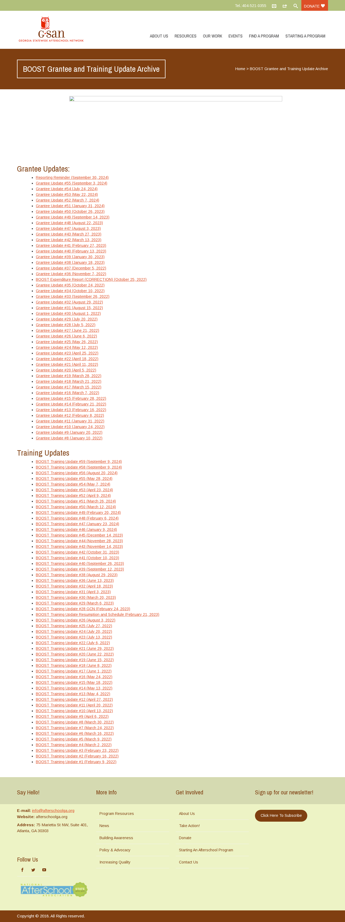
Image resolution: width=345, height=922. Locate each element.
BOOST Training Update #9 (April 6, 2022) (72, 716)
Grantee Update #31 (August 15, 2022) (69, 308)
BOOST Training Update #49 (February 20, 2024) (78, 512)
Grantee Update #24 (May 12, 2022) (67, 347)
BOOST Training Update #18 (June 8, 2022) (74, 665)
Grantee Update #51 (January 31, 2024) (70, 206)
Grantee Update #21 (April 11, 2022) (67, 364)
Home (240, 69)
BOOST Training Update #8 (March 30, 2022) (75, 722)
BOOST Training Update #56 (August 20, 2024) (77, 473)
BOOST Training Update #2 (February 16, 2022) (77, 756)
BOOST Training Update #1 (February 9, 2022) (76, 762)
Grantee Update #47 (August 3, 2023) (68, 228)
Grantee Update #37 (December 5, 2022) (71, 268)
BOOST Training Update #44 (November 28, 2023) (79, 541)
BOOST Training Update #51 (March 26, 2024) (76, 501)
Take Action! (189, 826)
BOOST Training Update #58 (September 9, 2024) (79, 467)
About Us (159, 36)
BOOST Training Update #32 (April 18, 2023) (74, 586)
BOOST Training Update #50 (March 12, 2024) (76, 507)
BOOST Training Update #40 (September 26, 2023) (80, 563)
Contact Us (188, 862)
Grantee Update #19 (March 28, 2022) (68, 376)
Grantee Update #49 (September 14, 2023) (72, 217)
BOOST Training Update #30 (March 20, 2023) (76, 597)
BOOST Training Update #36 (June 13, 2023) (75, 580)
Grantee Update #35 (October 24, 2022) (70, 285)
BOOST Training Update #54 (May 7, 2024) (73, 484)
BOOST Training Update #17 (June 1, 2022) (74, 671)
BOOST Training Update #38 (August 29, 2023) (77, 575)
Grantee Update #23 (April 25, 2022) (67, 353)
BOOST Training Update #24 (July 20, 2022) (74, 631)
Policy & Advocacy (114, 850)
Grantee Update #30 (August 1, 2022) (68, 313)
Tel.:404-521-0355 (250, 6)
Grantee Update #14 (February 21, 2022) (71, 404)
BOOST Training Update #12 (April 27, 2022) (74, 699)
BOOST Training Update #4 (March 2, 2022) (74, 745)
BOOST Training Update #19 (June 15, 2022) (75, 660)
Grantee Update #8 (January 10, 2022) (69, 438)
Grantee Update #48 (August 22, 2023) (69, 223)
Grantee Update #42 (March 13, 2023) (68, 240)
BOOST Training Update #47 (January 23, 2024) (77, 524)
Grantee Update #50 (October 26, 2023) (70, 211)
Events (236, 36)
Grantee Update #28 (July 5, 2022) (65, 325)
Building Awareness (116, 838)
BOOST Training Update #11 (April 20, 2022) (74, 705)
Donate (312, 6)
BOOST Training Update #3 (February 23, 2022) (77, 750)
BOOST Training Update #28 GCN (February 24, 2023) (83, 609)
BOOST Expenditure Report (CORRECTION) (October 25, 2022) (91, 279)
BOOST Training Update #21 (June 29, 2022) (75, 648)
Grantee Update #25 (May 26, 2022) (67, 342)
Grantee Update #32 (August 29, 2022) (69, 302)
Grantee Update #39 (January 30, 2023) (70, 257)
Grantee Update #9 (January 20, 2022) (69, 432)
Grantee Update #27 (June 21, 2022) (67, 330)
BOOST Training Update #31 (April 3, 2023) (73, 592)
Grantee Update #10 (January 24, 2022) (70, 427)
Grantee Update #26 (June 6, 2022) (66, 336)
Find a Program (264, 36)
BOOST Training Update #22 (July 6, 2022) (73, 643)
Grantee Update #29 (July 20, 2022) (67, 319)
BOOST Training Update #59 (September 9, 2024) (79, 461)
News (104, 826)
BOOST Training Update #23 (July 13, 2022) (74, 637)
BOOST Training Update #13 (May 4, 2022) (73, 694)
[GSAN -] (57, 29)
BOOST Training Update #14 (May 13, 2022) (74, 688)
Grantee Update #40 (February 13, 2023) (71, 251)
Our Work (212, 36)
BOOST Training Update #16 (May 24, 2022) (74, 677)
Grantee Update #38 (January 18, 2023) (70, 262)
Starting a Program (305, 36)
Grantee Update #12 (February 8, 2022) (70, 415)
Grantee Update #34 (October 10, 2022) (70, 291)
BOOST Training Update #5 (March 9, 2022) (74, 739)
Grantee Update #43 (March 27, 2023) (68, 234)
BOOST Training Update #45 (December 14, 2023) (79, 535)
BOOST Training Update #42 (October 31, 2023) (77, 552)
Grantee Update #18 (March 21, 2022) (68, 381)
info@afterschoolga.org (53, 810)
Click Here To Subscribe (281, 815)
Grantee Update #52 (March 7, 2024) (67, 200)
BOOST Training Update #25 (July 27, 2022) (74, 626)
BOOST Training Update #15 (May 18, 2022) (74, 682)
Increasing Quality (114, 862)
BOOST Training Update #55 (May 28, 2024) (74, 478)
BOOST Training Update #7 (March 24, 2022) (75, 728)
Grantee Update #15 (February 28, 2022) (71, 398)
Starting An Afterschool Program (206, 850)
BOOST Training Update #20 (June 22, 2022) (75, 654)
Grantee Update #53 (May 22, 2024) (67, 194)
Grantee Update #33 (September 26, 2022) (72, 296)
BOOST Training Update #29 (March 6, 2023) (75, 603)
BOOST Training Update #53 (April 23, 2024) (74, 490)
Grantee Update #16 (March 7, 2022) (67, 393)
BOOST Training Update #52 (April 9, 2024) (73, 495)
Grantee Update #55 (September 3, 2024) (71, 183)
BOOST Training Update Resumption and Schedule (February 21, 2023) (97, 614)
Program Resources (116, 813)
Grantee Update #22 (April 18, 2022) (67, 359)
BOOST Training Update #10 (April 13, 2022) (74, 711)
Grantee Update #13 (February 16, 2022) (71, 410)
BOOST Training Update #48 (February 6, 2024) (77, 518)
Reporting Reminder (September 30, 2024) (72, 177)
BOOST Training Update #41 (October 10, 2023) (77, 558)
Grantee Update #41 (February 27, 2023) (71, 245)
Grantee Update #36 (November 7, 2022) (71, 274)
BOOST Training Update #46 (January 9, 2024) (76, 529)
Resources (185, 36)
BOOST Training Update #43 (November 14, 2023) (79, 546)
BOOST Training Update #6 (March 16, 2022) (75, 733)
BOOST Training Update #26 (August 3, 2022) (75, 620)
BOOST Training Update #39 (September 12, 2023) (80, 569)
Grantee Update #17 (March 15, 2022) (68, 387)
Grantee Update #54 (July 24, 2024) (67, 189)
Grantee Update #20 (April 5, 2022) (66, 370)
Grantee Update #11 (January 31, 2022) (70, 421)
